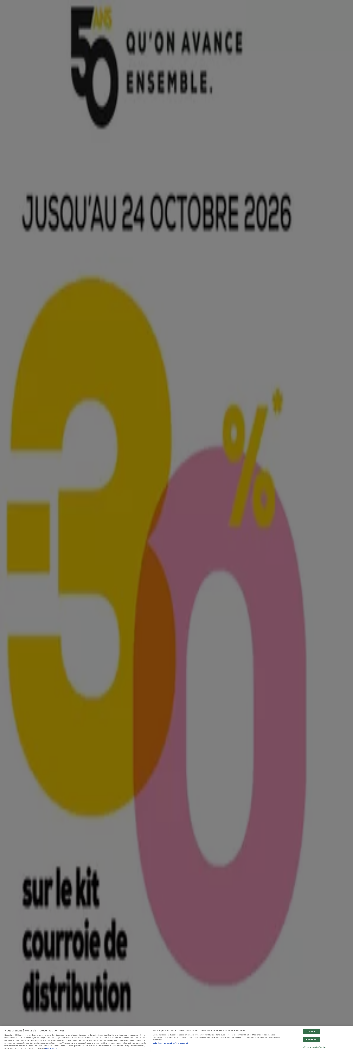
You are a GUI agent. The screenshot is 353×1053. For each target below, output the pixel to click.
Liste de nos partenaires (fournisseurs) (170, 1043)
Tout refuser (311, 1039)
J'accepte (311, 1031)
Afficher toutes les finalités (314, 1047)
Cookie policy (51, 1048)
